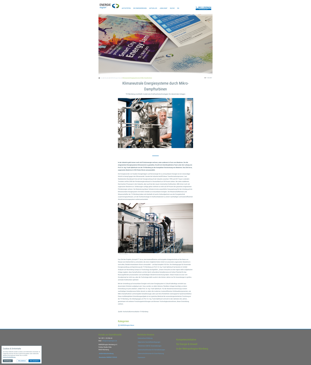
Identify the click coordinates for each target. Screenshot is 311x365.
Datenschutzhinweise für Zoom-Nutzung (151, 353)
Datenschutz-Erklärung (145, 338)
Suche (172, 8)
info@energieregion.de (109, 341)
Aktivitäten (126, 8)
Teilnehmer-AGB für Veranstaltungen (149, 346)
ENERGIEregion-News (127, 325)
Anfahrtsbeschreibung (106, 353)
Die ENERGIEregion (140, 8)
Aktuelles (153, 8)
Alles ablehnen (22, 360)
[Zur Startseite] (109, 5)
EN (178, 8)
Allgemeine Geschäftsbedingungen (149, 342)
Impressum (141, 357)
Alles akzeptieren (34, 360)
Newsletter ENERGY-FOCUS (108, 357)
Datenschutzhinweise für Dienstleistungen (151, 350)
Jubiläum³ (163, 8)
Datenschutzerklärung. (9, 357)
